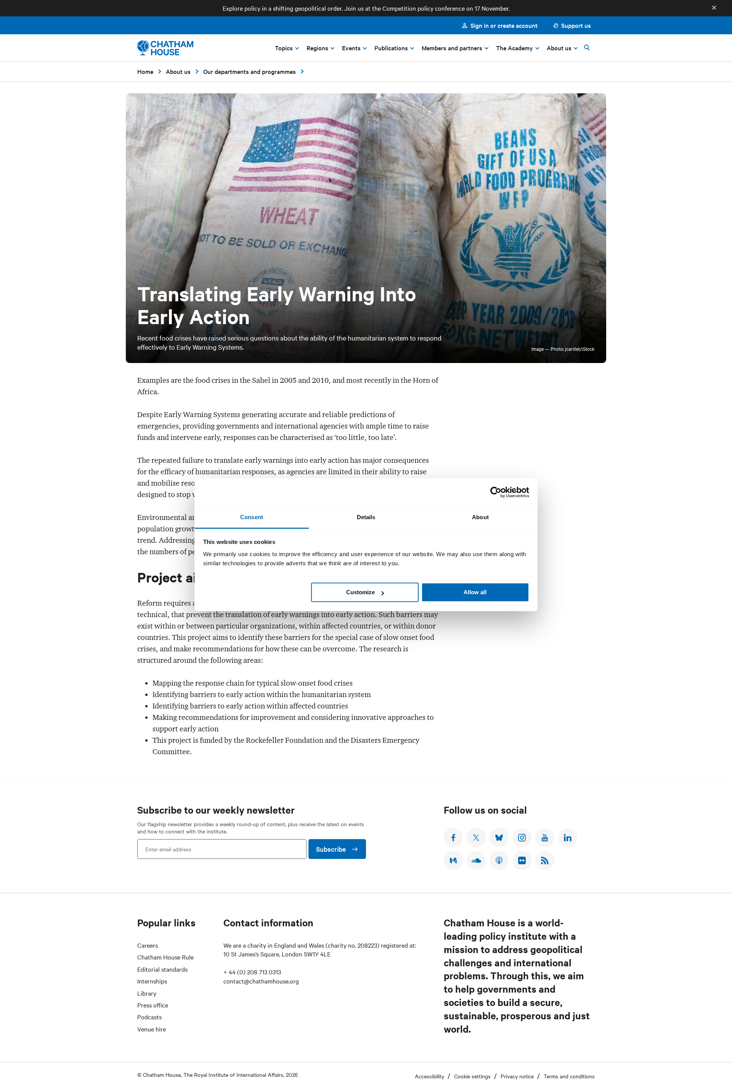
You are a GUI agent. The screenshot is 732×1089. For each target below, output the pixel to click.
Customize (360, 592)
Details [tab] (366, 517)
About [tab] (480, 517)
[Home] (165, 48)
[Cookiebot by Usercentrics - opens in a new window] (495, 492)
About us (178, 71)
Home (145, 71)
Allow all (475, 592)
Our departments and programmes (249, 71)
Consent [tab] (251, 517)
